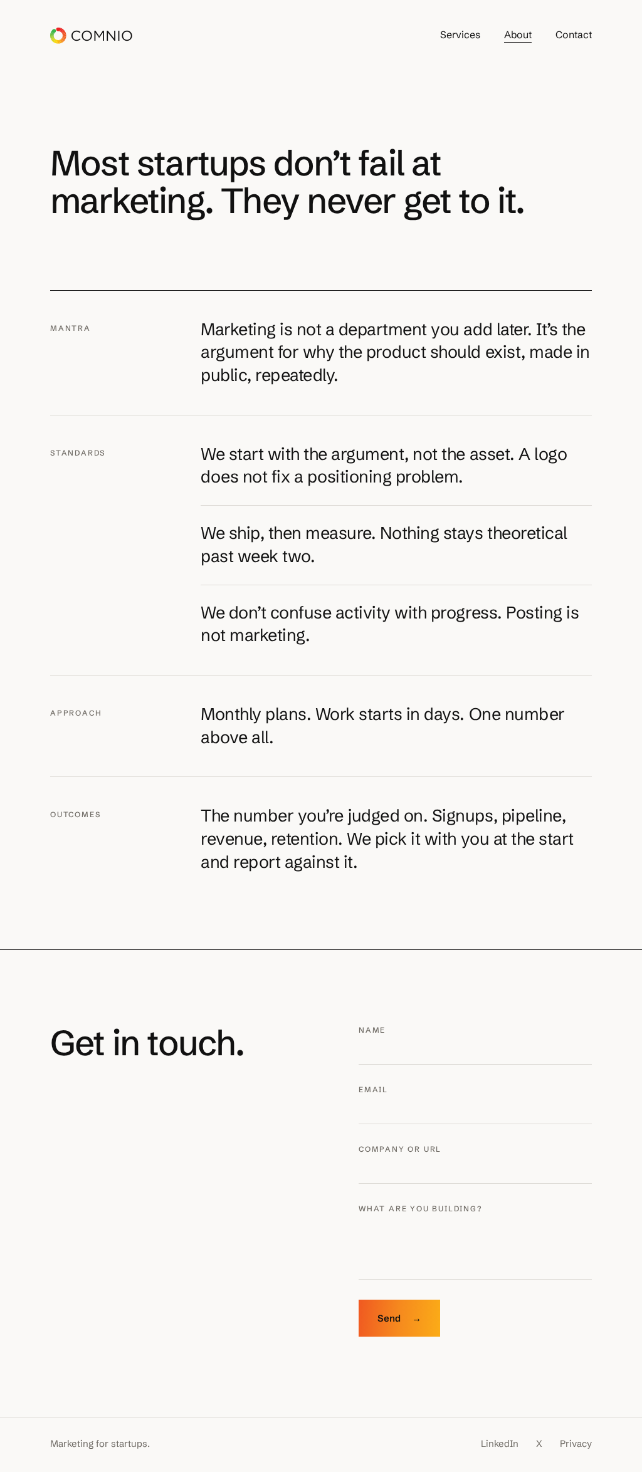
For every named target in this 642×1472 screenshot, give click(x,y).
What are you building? (420, 1208)
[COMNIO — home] (91, 36)
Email (373, 1089)
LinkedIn (499, 1443)
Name (372, 1030)
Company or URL (400, 1149)
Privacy (576, 1443)
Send (399, 1318)
